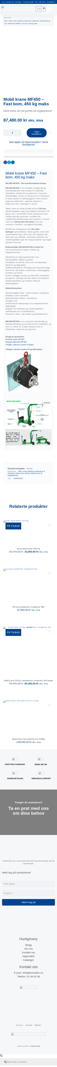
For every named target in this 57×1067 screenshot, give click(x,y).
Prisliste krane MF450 (15, 339)
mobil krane (18, 478)
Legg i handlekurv (37, 132)
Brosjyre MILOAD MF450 (16, 342)
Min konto (42, 2)
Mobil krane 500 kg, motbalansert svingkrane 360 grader (28, 680)
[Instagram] (28, 982)
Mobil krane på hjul (23, 473)
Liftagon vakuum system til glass (20, 344)
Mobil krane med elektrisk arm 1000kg (28, 739)
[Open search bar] (1, 1055)
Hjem (6, 21)
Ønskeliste (50, 2)
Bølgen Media (35, 1046)
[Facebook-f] (23, 982)
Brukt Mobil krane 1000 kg (28, 549)
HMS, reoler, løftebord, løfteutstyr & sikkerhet (24, 21)
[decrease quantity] (6, 132)
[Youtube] (34, 982)
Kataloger (18, 2)
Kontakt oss (10, 2)
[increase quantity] (18, 132)
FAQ (36, 2)
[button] (49, 9)
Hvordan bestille (28, 2)
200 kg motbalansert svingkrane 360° (28, 607)
